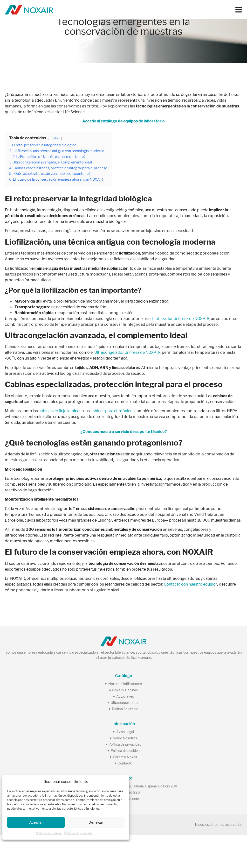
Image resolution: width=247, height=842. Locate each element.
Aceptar (36, 822)
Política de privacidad (78, 833)
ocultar (55, 138)
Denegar (96, 822)
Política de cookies (49, 833)
